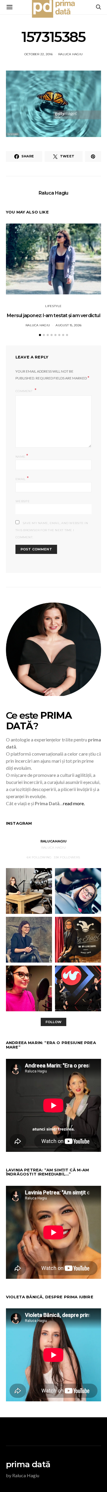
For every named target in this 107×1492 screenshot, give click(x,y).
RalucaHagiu (53, 841)
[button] (40, 335)
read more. (74, 803)
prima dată (28, 1464)
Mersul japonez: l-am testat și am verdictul (53, 315)
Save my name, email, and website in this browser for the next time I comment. (51, 530)
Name (22, 456)
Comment (24, 391)
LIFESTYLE (53, 306)
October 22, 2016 (38, 54)
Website (22, 501)
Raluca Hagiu (70, 54)
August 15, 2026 (68, 325)
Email (22, 478)
